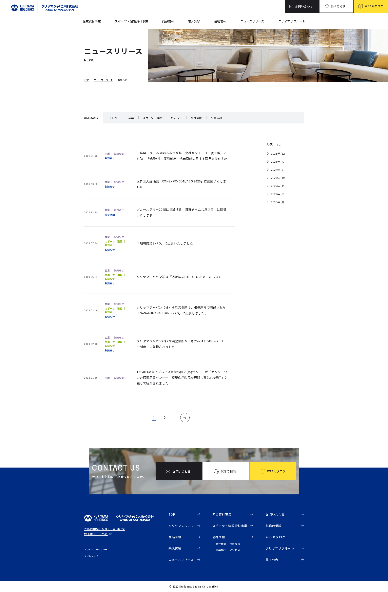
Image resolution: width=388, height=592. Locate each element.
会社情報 (220, 21)
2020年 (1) (277, 202)
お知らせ (176, 117)
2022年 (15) (278, 186)
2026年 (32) (278, 153)
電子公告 (272, 559)
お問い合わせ (275, 514)
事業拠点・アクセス (228, 550)
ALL (117, 117)
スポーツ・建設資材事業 (131, 21)
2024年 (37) (278, 170)
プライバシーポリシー (96, 549)
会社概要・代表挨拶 (228, 544)
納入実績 (194, 21)
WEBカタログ (275, 537)
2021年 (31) (278, 194)
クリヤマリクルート (291, 21)
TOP (86, 80)
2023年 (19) (278, 178)
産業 (131, 117)
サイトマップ (91, 556)
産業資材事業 (92, 21)
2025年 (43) (278, 161)
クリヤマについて (181, 526)
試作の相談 (274, 526)
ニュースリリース (252, 21)
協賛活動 (216, 117)
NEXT (185, 417)
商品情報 (168, 21)
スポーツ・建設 (152, 117)
